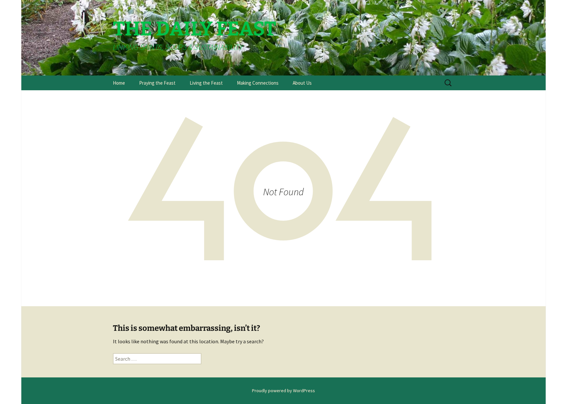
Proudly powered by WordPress (283, 390)
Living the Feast (206, 83)
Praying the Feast (157, 83)
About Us (302, 83)
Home (119, 83)
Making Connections (258, 83)
